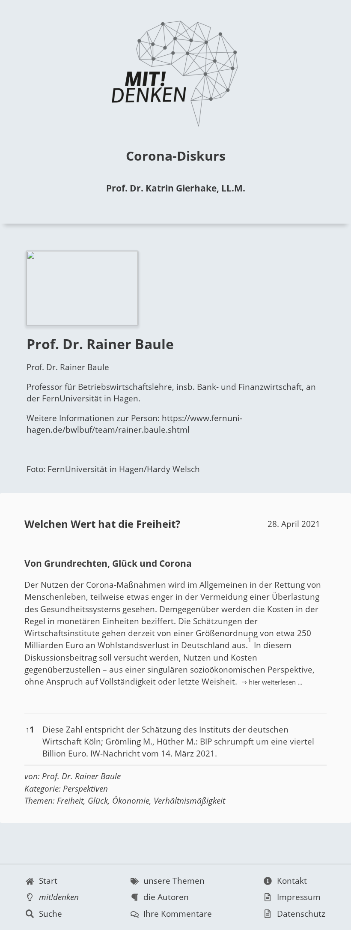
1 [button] (29, 729)
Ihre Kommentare (177, 913)
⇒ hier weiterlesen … (272, 682)
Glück (98, 800)
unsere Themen (174, 880)
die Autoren (166, 897)
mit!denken (59, 897)
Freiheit (70, 800)
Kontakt (292, 880)
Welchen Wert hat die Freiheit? (102, 524)
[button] (250, 645)
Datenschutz (301, 913)
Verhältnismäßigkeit (189, 800)
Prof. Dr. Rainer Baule (81, 776)
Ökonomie (130, 800)
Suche (50, 913)
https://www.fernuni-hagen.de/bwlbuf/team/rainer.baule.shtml (134, 423)
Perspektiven (85, 788)
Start (48, 880)
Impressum (299, 897)
